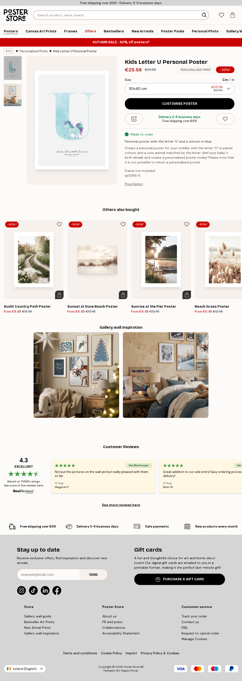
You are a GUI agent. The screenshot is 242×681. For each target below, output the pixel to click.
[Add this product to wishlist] (225, 119)
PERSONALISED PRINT (195, 70)
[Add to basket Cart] (59, 295)
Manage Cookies (194, 639)
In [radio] (233, 80)
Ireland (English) (25, 669)
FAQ (184, 627)
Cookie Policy (111, 653)
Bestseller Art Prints (39, 622)
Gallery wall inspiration (41, 633)
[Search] (204, 15)
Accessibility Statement (121, 633)
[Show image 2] (13, 95)
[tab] (221, 15)
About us (109, 616)
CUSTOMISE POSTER (179, 104)
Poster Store (131, 666)
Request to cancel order (200, 633)
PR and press (112, 622)
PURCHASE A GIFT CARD (183, 579)
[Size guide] (134, 119)
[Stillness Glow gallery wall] (76, 375)
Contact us (190, 622)
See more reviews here (121, 505)
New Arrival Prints (37, 627)
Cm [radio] (225, 80)
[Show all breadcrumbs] (9, 51)
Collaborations (113, 627)
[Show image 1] (13, 68)
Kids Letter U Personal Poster (75, 51)
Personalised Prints (34, 51)
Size (128, 80)
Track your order (194, 616)
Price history (134, 184)
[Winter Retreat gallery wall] (165, 375)
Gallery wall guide (37, 616)
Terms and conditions (80, 653)
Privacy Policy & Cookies (160, 653)
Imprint (131, 653)
